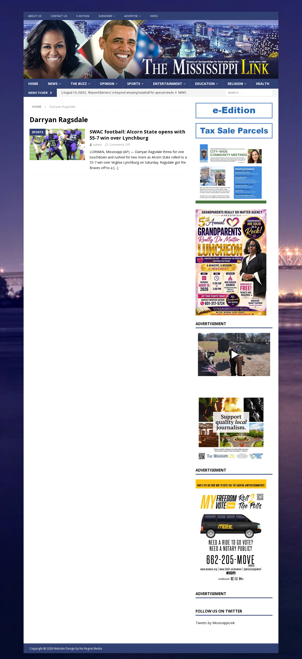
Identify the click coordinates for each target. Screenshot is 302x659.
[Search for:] (249, 92)
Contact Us (59, 16)
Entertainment (167, 83)
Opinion (107, 83)
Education (205, 83)
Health (262, 83)
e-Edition (82, 16)
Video (154, 16)
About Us (34, 16)
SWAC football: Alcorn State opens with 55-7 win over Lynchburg (137, 134)
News (53, 83)
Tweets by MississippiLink (215, 623)
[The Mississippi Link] (151, 76)
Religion (235, 83)
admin (97, 144)
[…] (115, 168)
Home (33, 83)
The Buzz (79, 83)
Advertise (131, 16)
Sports (133, 83)
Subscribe (105, 16)
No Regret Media (91, 649)
